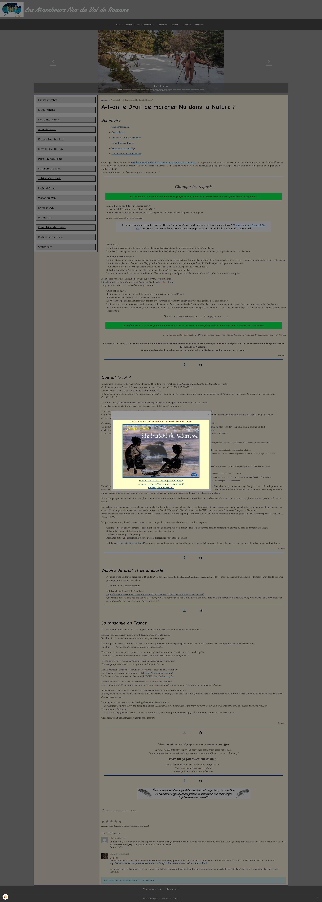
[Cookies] (5, 897)
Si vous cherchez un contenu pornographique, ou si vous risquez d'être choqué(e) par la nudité (161, 484)
